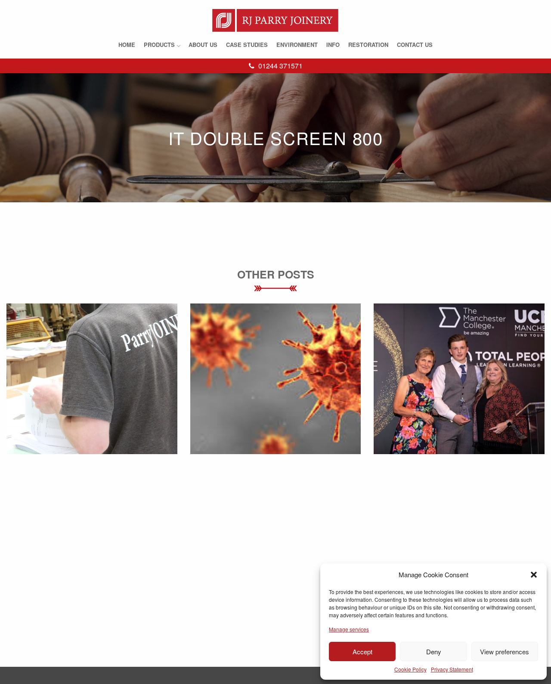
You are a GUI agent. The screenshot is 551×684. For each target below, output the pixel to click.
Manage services (349, 629)
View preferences (504, 651)
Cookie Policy (410, 669)
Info (333, 44)
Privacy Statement (452, 669)
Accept (362, 651)
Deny (433, 651)
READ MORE (92, 398)
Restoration (368, 44)
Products (159, 44)
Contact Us (415, 44)
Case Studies (247, 44)
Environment (297, 44)
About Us (203, 44)
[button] (533, 574)
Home (126, 44)
